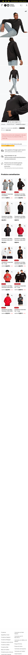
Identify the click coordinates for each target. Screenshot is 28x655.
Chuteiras (3, 632)
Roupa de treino (18, 646)
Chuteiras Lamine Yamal (7, 642)
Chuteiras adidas (5, 644)
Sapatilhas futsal (5, 634)
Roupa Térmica (18, 643)
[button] (14, 157)
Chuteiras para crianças (7, 652)
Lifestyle (3, 124)
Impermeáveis (18, 653)
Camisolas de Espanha (20, 648)
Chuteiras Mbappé (5, 639)
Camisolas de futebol (20, 651)
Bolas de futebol (5, 649)
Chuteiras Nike (4, 647)
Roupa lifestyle (10, 124)
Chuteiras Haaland (5, 637)
